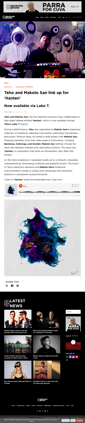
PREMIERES (47, 405)
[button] (69, 17)
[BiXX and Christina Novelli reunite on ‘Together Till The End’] (46, 319)
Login (74, 17)
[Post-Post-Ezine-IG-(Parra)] (73, 331)
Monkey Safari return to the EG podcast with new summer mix (15, 331)
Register (80, 17)
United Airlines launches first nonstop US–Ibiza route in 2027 (16, 357)
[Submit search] (79, 312)
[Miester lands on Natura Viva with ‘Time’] (46, 344)
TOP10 (67, 405)
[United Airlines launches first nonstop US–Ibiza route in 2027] (17, 344)
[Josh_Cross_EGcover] (73, 349)
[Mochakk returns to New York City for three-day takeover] (46, 370)
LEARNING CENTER (58, 405)
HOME (13, 405)
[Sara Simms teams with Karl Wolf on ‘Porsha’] (17, 370)
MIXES (33, 405)
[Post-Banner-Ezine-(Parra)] (42, 12)
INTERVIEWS (20, 405)
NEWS (6, 83)
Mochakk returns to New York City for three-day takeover (45, 382)
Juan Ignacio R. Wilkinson (24, 87)
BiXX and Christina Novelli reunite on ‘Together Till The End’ (45, 331)
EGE (72, 405)
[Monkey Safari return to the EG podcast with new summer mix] (17, 319)
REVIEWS (39, 405)
